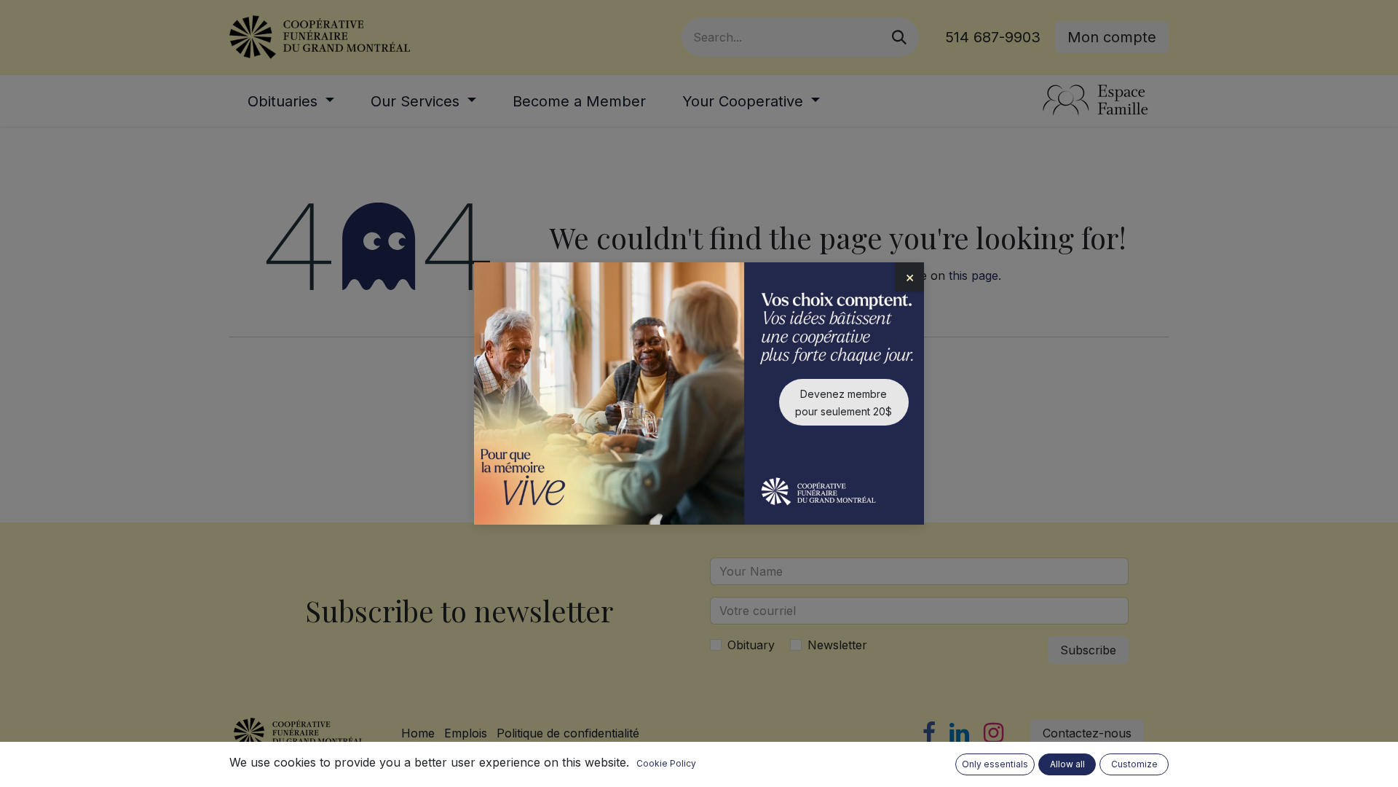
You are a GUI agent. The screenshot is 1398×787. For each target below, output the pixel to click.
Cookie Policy (666, 763)
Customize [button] (1134, 764)
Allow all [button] (1067, 764)
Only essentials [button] (995, 764)
